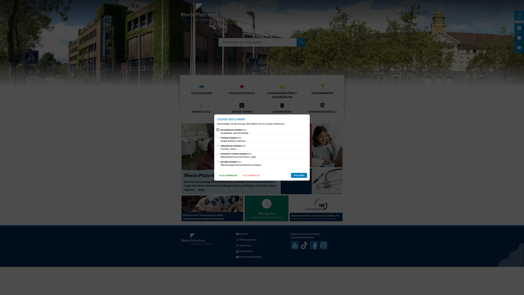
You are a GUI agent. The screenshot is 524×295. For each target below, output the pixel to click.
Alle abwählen (251, 175)
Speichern (299, 175)
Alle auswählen (228, 175)
